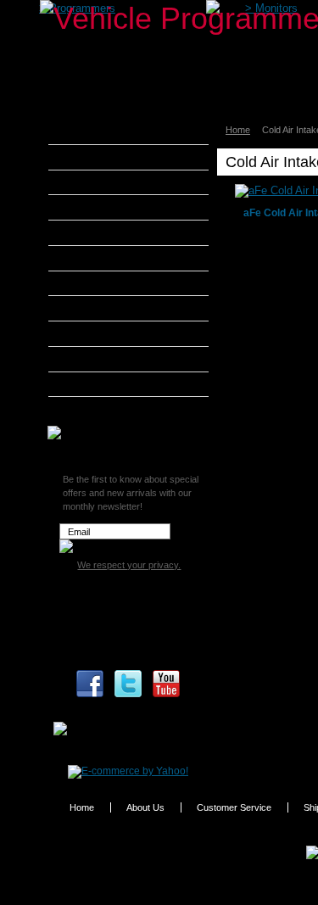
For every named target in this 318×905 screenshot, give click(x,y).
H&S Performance (114, 283)
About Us (145, 807)
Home (238, 130)
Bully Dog (93, 207)
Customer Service (234, 807)
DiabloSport (98, 232)
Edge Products (105, 258)
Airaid (84, 157)
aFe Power (95, 131)
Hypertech (95, 308)
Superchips (97, 409)
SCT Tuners (98, 384)
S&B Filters (97, 359)
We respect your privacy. (129, 565)
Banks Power (102, 182)
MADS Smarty (104, 333)
